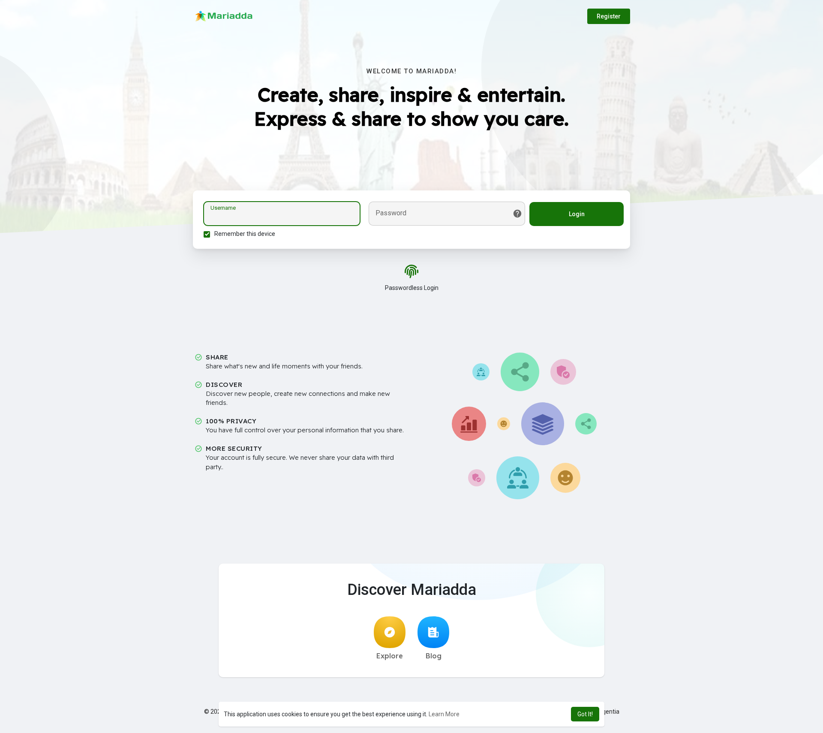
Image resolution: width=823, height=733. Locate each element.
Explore (389, 656)
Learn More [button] (444, 714)
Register (609, 16)
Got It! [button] (585, 714)
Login (577, 214)
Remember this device (244, 233)
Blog (434, 656)
